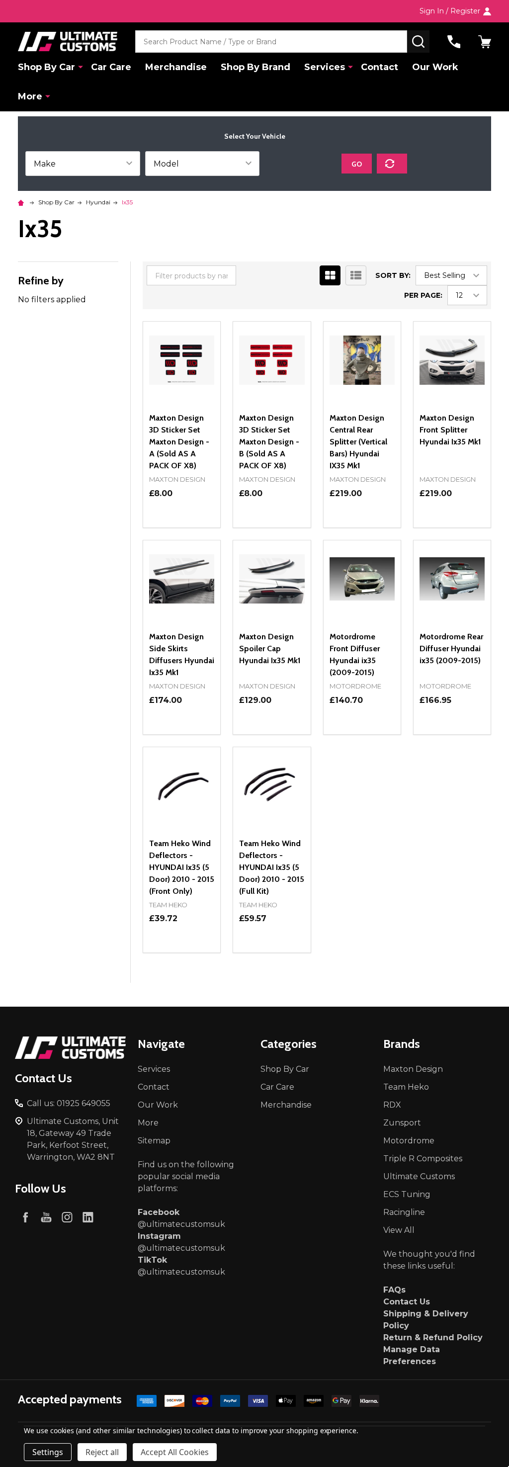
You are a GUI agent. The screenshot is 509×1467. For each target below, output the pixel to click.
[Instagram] (67, 1217)
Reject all (102, 1452)
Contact (379, 67)
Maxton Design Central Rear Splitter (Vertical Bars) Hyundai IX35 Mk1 (358, 441)
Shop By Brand (255, 67)
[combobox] (271, 41)
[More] (80, 67)
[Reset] (392, 163)
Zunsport (402, 1122)
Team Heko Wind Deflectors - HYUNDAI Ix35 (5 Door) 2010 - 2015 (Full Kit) (271, 867)
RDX (392, 1105)
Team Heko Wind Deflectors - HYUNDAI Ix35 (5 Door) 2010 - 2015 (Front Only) (181, 867)
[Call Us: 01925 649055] (453, 41)
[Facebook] (25, 1217)
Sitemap (154, 1140)
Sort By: (393, 275)
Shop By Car (46, 67)
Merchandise (176, 67)
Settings (47, 1452)
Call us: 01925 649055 (68, 1103)
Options (181, 527)
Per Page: (423, 295)
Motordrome (408, 1140)
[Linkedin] (88, 1217)
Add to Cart (380, 523)
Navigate (161, 1043)
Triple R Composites (422, 1158)
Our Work (435, 67)
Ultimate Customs (419, 1176)
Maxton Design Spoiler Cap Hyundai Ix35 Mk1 (270, 648)
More (30, 96)
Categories (288, 1043)
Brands (401, 1043)
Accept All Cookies (175, 1452)
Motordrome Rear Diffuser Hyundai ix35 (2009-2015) (451, 648)
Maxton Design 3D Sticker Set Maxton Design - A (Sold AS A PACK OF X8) (179, 441)
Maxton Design (413, 1069)
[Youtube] (46, 1217)
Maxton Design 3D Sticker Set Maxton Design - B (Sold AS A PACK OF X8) (269, 441)
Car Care (111, 67)
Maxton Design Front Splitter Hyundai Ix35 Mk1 (450, 429)
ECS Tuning (406, 1194)
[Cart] (484, 41)
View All (399, 1230)
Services (324, 67)
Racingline (404, 1212)
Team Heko (406, 1087)
